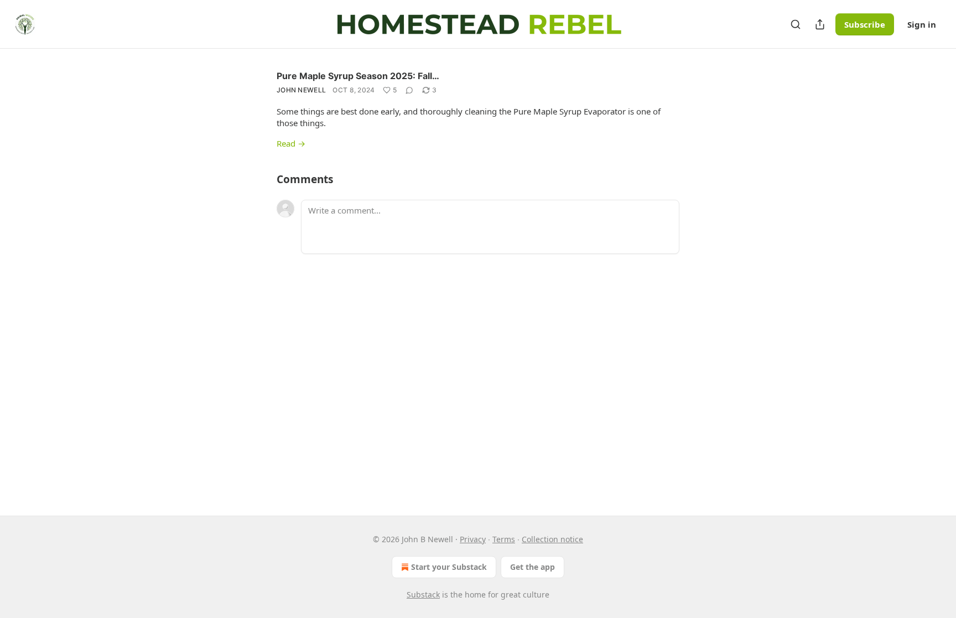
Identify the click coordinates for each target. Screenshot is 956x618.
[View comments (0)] (409, 90)
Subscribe (864, 24)
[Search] (795, 24)
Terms (503, 539)
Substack (423, 594)
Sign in (921, 24)
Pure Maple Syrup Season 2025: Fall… (358, 75)
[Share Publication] (820, 24)
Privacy (473, 539)
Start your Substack (449, 567)
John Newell (301, 90)
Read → (291, 143)
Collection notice (552, 539)
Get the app (532, 567)
